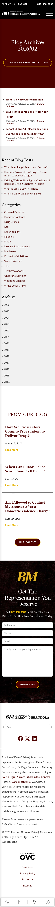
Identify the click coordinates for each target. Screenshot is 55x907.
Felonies (9, 236)
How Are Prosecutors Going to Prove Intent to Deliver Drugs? (25, 173)
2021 (5, 337)
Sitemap (27, 885)
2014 (5, 382)
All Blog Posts (27, 542)
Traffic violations (14, 271)
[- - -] (49, 13)
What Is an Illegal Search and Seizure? (26, 167)
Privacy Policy (27, 873)
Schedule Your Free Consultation (27, 62)
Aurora (21, 777)
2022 (5, 330)
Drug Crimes (11, 222)
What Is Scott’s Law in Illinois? (21, 188)
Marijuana (10, 251)
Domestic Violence (14, 217)
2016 (5, 369)
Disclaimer (27, 867)
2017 (5, 362)
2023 (5, 324)
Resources (27, 879)
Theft (7, 266)
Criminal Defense (14, 212)
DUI (6, 227)
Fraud (7, 241)
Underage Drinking (15, 276)
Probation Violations (16, 256)
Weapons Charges (14, 280)
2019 (5, 349)
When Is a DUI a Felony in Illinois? (23, 193)
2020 (5, 343)
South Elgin (9, 777)
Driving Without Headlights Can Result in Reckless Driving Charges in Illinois (27, 182)
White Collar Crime (15, 285)
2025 (5, 311)
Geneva (45, 777)
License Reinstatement (17, 246)
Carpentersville (21, 782)
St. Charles (33, 777)
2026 (5, 304)
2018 (5, 356)
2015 (5, 375)
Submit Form (27, 684)
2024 (5, 317)
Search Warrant (13, 261)
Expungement (12, 231)
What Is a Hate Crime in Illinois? (25, 99)
